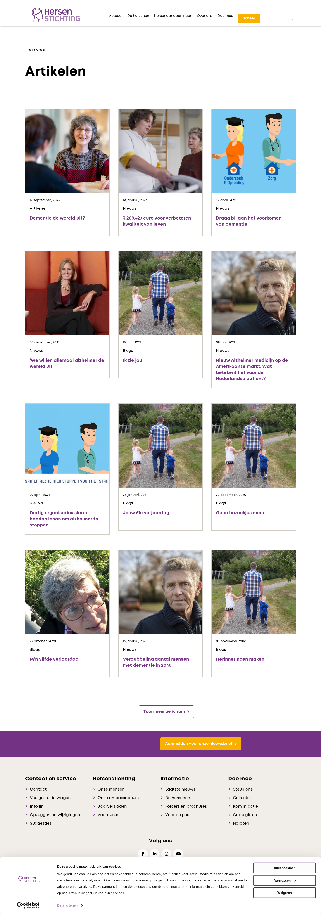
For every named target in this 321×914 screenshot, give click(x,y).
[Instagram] (166, 854)
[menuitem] (116, 16)
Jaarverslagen (112, 806)
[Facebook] (143, 854)
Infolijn (37, 806)
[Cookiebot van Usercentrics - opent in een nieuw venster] (28, 905)
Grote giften (245, 815)
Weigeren (284, 893)
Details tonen (67, 905)
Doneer (248, 18)
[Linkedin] (155, 854)
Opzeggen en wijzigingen (55, 815)
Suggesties (40, 824)
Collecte (241, 798)
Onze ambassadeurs (118, 798)
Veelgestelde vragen (50, 798)
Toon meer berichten (164, 712)
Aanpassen (282, 880)
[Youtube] (178, 854)
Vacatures (108, 815)
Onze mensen (111, 789)
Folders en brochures (186, 806)
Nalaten (241, 824)
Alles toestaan (284, 868)
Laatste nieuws (180, 789)
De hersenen (177, 798)
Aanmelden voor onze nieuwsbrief (198, 744)
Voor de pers (177, 815)
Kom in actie (245, 806)
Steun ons (243, 789)
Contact (38, 789)
